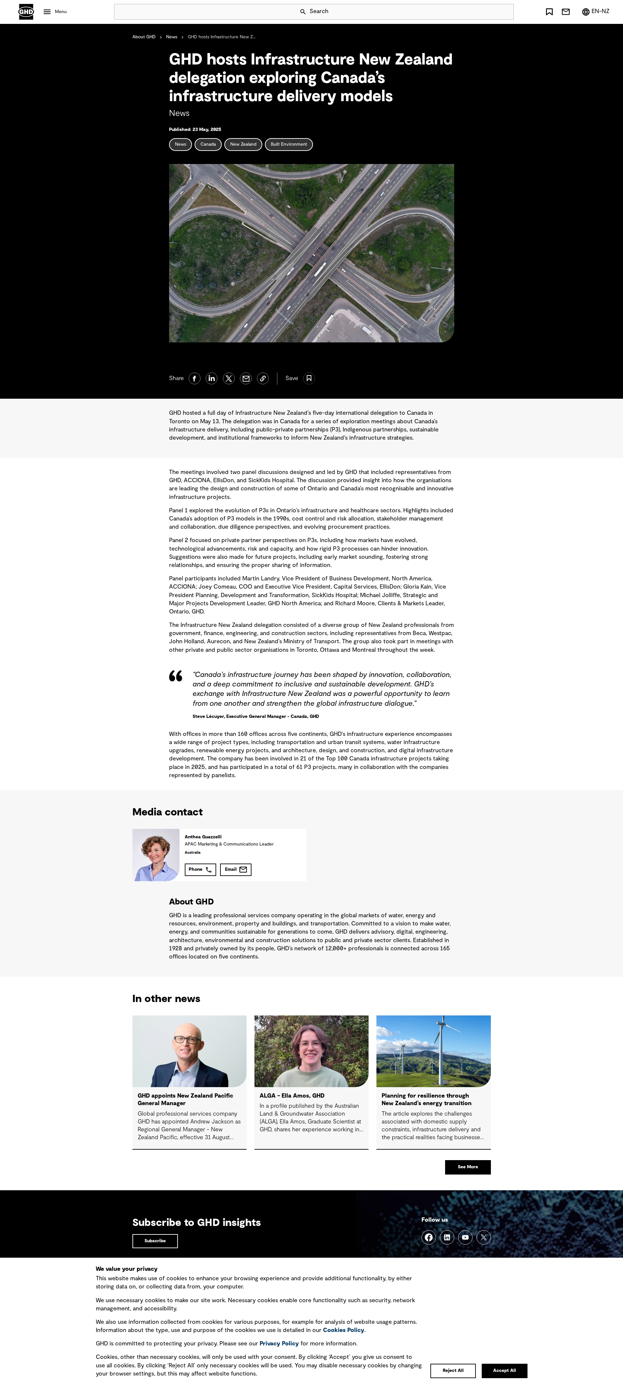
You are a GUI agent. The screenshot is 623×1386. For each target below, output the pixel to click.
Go (506, 12)
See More (468, 1167)
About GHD (144, 37)
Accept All (504, 1370)
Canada (208, 144)
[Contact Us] (566, 12)
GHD (26, 12)
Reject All (453, 1370)
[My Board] (549, 12)
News (171, 37)
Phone (195, 869)
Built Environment (289, 144)
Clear (490, 12)
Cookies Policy (343, 1330)
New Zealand (243, 144)
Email (231, 869)
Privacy (279, 1344)
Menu (61, 11)
